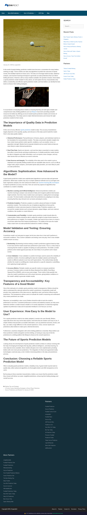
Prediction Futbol (49, 437)
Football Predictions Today (9, 491)
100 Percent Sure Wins (69, 73)
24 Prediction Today (50, 432)
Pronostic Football (49, 435)
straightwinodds (7, 460)
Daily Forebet (6, 480)
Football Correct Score (50, 411)
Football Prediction (49, 406)
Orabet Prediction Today (69, 79)
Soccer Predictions (8, 470)
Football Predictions (8, 465)
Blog (48, 13)
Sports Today (67, 71)
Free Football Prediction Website (11, 473)
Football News (48, 416)
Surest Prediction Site (8, 475)
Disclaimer (73, 509)
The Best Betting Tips (8, 478)
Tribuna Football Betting (69, 68)
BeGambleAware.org (58, 513)
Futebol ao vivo (49, 424)
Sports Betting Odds (8, 501)
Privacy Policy (81, 509)
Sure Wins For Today (50, 427)
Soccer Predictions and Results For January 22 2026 (19, 390)
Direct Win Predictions (13, 13)
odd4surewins (48, 448)
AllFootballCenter (7, 488)
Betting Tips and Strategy (12, 386)
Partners (60, 509)
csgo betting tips (49, 442)
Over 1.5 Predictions (29, 13)
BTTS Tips (41, 13)
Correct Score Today (69, 76)
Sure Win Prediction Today (9, 483)
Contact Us (67, 509)
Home (3, 13)
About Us (54, 509)
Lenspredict (48, 414)
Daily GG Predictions (8, 496)
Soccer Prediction (49, 409)
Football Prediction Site (9, 462)
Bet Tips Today (49, 430)
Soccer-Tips (48, 419)
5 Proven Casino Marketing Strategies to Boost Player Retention (22, 388)
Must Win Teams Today (9, 493)
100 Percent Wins (49, 422)
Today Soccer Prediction (51, 440)
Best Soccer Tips (7, 499)
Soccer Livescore (7, 486)
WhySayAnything (7, 467)
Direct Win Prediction (50, 445)
